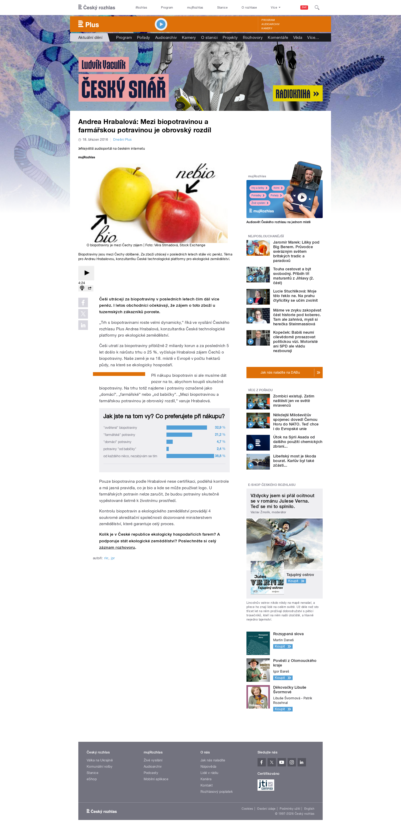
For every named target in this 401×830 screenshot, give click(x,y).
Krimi (276, 187)
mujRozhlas (195, 7)
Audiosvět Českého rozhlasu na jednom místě (278, 222)
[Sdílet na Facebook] (83, 302)
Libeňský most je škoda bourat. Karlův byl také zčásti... (294, 460)
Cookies (247, 808)
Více (313, 37)
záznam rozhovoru (117, 547)
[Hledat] (317, 7)
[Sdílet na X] (83, 314)
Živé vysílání (258, 203)
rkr (106, 558)
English (309, 808)
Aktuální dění (90, 37)
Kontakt (206, 785)
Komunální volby (99, 767)
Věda (297, 37)
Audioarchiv (270, 24)
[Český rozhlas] (96, 7)
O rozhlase (249, 7)
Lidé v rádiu (209, 773)
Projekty (230, 37)
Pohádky (256, 195)
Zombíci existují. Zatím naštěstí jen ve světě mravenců (293, 400)
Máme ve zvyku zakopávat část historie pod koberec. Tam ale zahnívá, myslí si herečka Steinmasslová (297, 317)
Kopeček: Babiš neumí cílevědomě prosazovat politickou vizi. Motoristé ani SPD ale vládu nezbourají (295, 341)
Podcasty (151, 773)
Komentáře (278, 37)
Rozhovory (253, 37)
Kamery (266, 28)
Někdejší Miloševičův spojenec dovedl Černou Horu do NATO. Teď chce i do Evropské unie (296, 422)
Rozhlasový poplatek (216, 792)
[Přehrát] (86, 273)
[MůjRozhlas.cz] (86, 158)
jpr (113, 558)
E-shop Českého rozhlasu (272, 485)
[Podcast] (82, 288)
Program (167, 7)
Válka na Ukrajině (100, 760)
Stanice (222, 7)
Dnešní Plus (122, 140)
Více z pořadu (260, 390)
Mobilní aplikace (156, 779)
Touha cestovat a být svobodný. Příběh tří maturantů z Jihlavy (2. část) (293, 276)
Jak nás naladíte (212, 760)
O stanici (209, 37)
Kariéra (205, 779)
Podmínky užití (290, 808)
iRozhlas (141, 7)
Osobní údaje (266, 808)
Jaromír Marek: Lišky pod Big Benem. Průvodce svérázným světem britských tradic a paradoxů (296, 251)
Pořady (143, 37)
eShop (92, 779)
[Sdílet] (89, 288)
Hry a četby (257, 187)
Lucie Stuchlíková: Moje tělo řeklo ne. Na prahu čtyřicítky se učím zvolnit (295, 296)
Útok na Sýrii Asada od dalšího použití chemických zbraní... (297, 441)
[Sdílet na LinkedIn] (83, 325)
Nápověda (208, 767)
